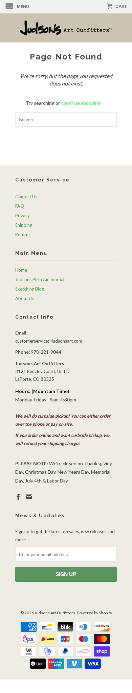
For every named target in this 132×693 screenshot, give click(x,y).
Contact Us (26, 196)
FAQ (19, 206)
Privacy (22, 215)
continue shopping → (83, 103)
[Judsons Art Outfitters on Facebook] (18, 497)
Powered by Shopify (94, 612)
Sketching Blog (29, 289)
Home (21, 270)
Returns (22, 234)
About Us (24, 298)
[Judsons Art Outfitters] (66, 28)
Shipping (23, 225)
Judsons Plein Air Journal (39, 279)
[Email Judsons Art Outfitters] (29, 497)
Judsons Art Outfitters (55, 612)
